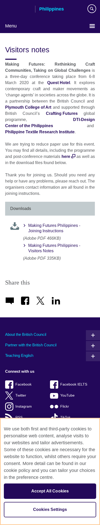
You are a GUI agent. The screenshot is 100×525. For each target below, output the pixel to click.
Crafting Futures (62, 113)
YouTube (67, 395)
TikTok (65, 417)
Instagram (23, 406)
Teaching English (19, 355)
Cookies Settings (50, 509)
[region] (50, 471)
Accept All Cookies (50, 491)
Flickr (64, 406)
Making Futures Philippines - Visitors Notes (54, 248)
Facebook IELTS (73, 384)
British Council (18, 9)
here (66, 156)
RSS (19, 417)
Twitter (20, 395)
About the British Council (25, 334)
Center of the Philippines (29, 126)
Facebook (23, 384)
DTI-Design (84, 119)
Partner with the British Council (30, 345)
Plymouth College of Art (28, 107)
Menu (11, 25)
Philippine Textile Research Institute (40, 132)
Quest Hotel (58, 82)
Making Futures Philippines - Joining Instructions (54, 228)
